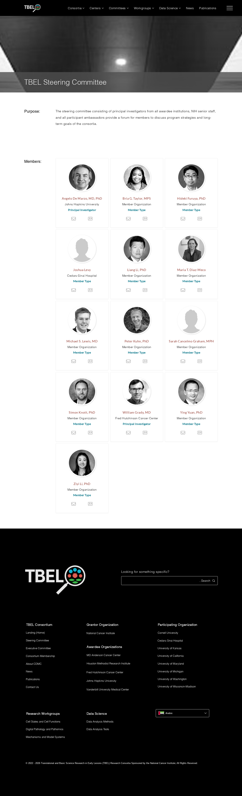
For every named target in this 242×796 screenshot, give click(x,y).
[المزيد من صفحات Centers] (103, 8)
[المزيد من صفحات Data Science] (180, 8)
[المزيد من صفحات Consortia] (83, 8)
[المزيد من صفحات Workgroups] (153, 8)
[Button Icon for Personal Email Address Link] (73, 218)
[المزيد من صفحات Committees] (128, 8)
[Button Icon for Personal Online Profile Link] (90, 218)
